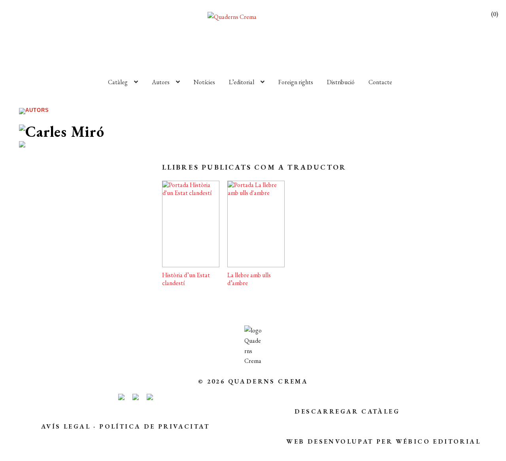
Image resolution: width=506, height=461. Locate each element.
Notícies (204, 82)
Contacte (380, 82)
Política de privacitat (154, 426)
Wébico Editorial (438, 441)
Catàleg (118, 82)
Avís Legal (66, 426)
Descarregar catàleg (347, 411)
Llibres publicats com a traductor (254, 167)
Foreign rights (295, 82)
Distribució (341, 82)
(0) (494, 14)
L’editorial (241, 82)
